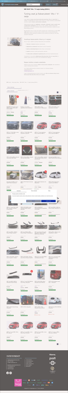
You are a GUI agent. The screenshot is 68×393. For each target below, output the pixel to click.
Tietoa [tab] (49, 190)
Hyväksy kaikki (48, 201)
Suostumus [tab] (19, 190)
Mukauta (33, 201)
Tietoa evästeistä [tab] (34, 190)
